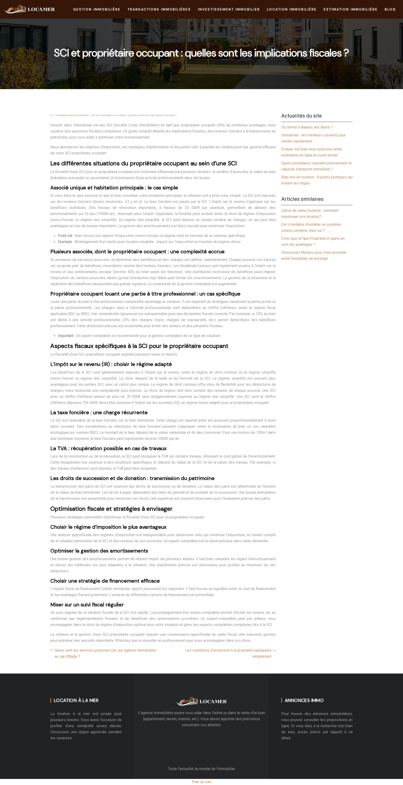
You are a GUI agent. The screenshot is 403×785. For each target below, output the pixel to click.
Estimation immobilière (351, 9)
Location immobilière (292, 9)
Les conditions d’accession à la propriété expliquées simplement (228, 653)
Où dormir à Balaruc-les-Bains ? (307, 127)
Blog (390, 9)
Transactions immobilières (159, 9)
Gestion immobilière (97, 9)
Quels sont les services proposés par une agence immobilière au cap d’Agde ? (105, 653)
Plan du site (201, 782)
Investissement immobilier (229, 9)
